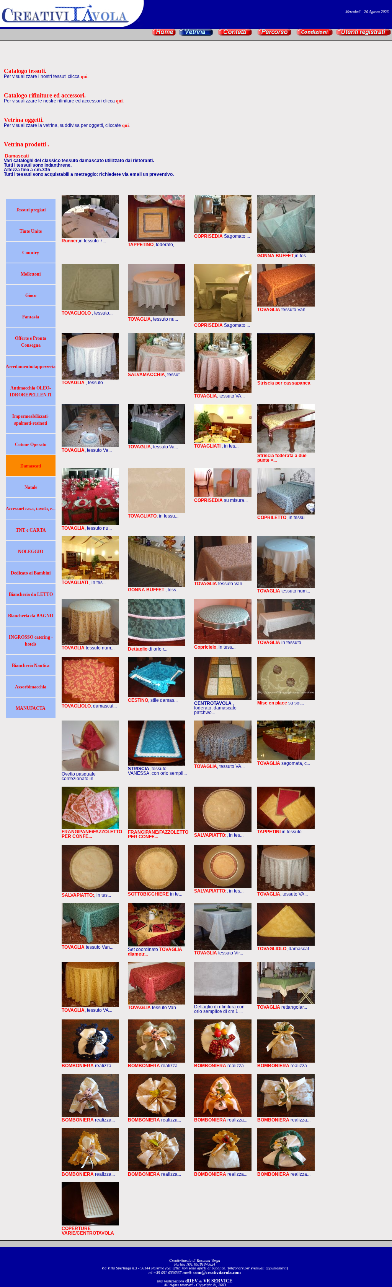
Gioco (30, 295)
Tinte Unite (31, 231)
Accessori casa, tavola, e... (31, 508)
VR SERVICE (217, 1281)
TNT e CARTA (31, 530)
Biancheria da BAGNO (30, 615)
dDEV (191, 1281)
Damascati (30, 466)
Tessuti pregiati (31, 210)
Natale (30, 487)
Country (30, 252)
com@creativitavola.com (217, 1272)
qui (84, 76)
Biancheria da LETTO (31, 594)
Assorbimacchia (30, 687)
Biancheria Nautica (30, 665)
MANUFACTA (31, 708)
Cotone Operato (30, 444)
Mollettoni (31, 274)
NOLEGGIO (30, 551)
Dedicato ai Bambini (31, 573)
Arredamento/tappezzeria (31, 366)
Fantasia (30, 317)
